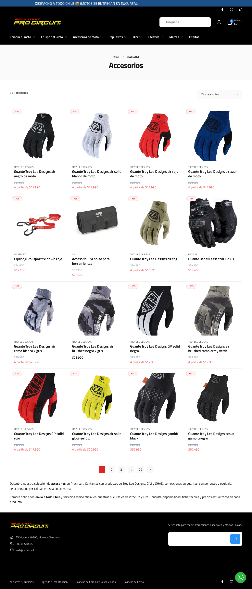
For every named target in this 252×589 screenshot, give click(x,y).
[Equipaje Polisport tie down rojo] (39, 241)
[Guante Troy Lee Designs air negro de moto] (39, 153)
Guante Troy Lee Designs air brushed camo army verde (209, 348)
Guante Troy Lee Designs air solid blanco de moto (96, 174)
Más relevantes (210, 94)
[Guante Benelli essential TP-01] (213, 241)
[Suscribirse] (235, 539)
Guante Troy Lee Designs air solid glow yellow (96, 436)
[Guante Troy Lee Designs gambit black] (155, 415)
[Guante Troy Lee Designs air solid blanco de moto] (97, 153)
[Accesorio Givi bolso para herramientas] (97, 241)
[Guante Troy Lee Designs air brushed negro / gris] (97, 328)
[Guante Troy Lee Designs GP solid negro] (155, 328)
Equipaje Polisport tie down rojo (38, 259)
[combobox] (185, 22)
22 (140, 469)
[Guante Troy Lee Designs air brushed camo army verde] (213, 328)
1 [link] (102, 469)
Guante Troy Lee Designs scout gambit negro (211, 436)
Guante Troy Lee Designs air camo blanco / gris (34, 348)
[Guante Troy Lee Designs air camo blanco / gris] (39, 328)
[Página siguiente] (150, 469)
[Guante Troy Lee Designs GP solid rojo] (39, 415)
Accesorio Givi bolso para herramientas (91, 261)
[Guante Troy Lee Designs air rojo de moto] (155, 153)
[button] (234, 22)
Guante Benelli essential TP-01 (211, 259)
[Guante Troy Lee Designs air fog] (155, 241)
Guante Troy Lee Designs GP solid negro (155, 348)
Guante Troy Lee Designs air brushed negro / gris (92, 348)
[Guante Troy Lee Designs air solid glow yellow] (97, 415)
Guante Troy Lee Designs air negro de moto (34, 174)
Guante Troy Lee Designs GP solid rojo (39, 436)
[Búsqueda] (204, 22)
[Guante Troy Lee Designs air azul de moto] (213, 153)
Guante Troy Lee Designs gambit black (154, 436)
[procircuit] (29, 527)
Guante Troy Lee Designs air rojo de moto (154, 174)
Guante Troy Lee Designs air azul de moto (212, 174)
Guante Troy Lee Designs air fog (153, 259)
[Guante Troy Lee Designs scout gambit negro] (213, 415)
